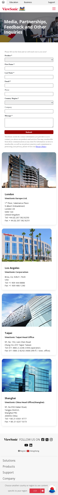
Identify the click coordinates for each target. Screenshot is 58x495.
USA (35, 490)
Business (28, 2)
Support (51, 2)
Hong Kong (34, 451)
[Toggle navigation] (54, 8)
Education (13, 2)
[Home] (3, 2)
